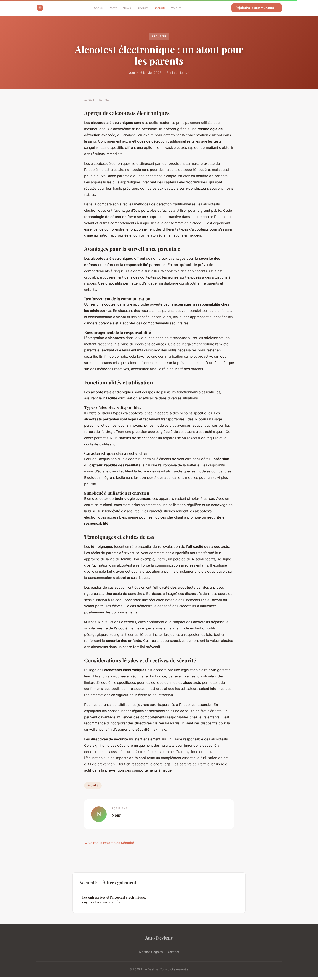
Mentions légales (151, 952)
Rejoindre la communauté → (257, 8)
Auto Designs (159, 938)
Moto (113, 8)
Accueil (99, 8)
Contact (173, 952)
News (127, 8)
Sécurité (160, 8)
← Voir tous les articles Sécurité (109, 843)
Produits (142, 8)
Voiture (176, 8)
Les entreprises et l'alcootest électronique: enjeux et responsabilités (114, 899)
